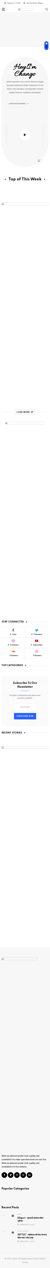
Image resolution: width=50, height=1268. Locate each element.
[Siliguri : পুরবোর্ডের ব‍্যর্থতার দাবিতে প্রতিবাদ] (8, 1219)
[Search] (47, 9)
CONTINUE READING (17, 104)
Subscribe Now (25, 716)
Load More (23, 412)
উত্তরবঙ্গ (20, 1231)
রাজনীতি (19, 1214)
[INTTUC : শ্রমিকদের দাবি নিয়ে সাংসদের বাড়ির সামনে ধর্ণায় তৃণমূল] (8, 1236)
